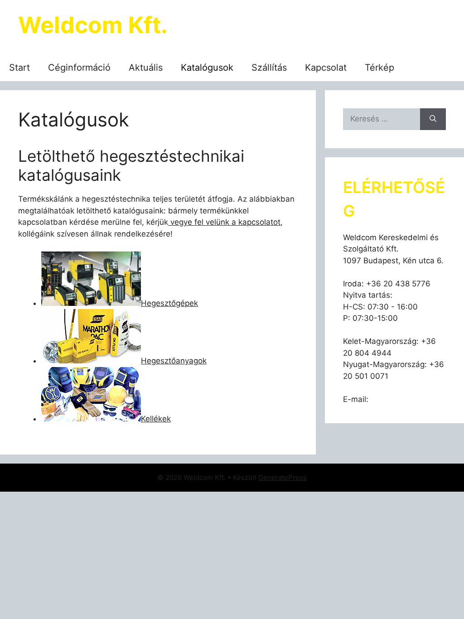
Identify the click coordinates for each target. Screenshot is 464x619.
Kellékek (156, 418)
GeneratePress (282, 477)
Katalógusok (207, 67)
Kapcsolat (326, 67)
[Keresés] (433, 119)
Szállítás (269, 67)
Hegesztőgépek (169, 303)
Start (19, 67)
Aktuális (146, 67)
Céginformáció (79, 67)
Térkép (379, 67)
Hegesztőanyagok (174, 360)
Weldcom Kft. (93, 25)
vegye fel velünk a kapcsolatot (224, 222)
